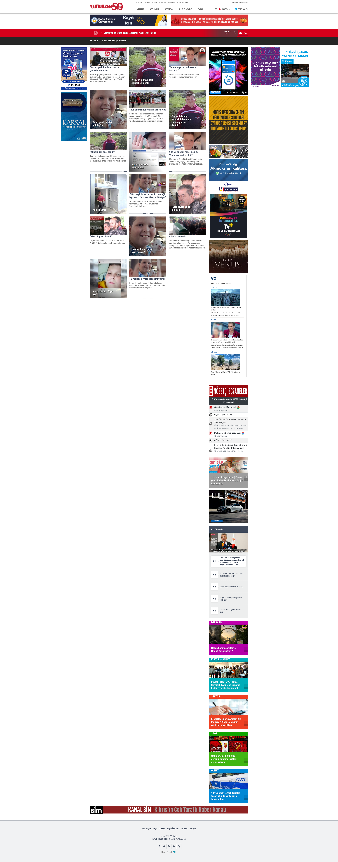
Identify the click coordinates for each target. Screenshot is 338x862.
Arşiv (155, 828)
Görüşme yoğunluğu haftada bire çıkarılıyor (123, 32)
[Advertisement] (74, 162)
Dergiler (216, 622)
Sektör (215, 696)
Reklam (163, 2)
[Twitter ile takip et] (164, 846)
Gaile (148, 2)
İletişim (193, 828)
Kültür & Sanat (220, 659)
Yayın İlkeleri (173, 828)
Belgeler (172, 2)
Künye (162, 828)
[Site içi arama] (245, 32)
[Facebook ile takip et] (159, 846)
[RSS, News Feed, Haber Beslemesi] (169, 846)
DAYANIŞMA (183, 2)
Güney (215, 770)
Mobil (156, 2)
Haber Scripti (166, 852)
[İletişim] (240, 32)
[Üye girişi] (174, 846)
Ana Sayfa (139, 2)
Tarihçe (184, 828)
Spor (214, 733)
